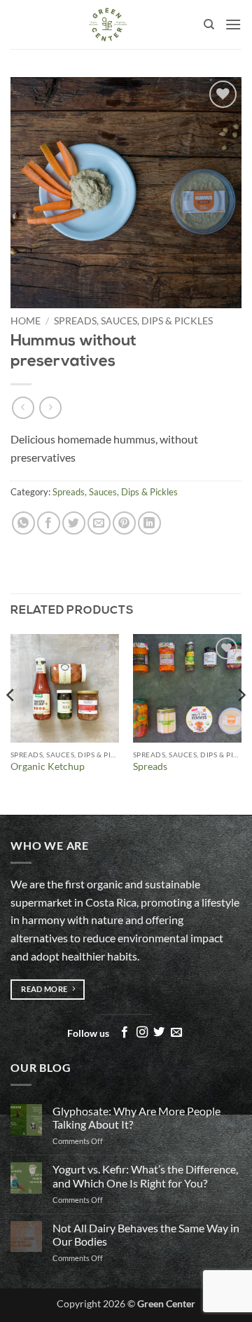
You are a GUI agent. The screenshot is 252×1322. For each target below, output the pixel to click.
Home (25, 320)
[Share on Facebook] (48, 523)
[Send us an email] (176, 1032)
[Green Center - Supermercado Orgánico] (107, 24)
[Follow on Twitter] (158, 1032)
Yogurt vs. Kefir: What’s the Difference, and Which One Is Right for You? (145, 1175)
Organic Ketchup (47, 766)
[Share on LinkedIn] (149, 523)
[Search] (209, 24)
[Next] (240, 723)
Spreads (150, 766)
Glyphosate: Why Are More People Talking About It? (136, 1117)
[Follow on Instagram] (142, 1032)
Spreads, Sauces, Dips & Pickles (133, 320)
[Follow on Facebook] (124, 1032)
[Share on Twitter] (73, 523)
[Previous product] (50, 407)
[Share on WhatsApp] (23, 523)
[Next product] (23, 407)
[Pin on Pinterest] (124, 523)
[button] (233, 24)
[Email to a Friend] (99, 523)
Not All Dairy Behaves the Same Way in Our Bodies (145, 1234)
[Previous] (11, 723)
